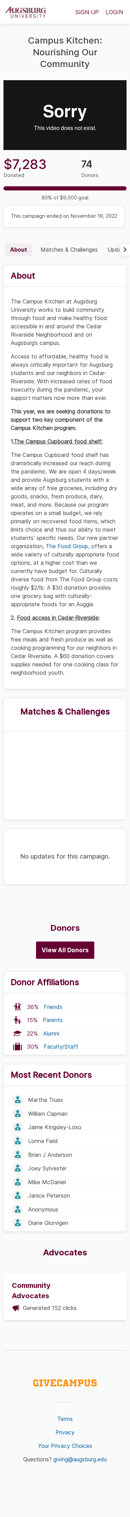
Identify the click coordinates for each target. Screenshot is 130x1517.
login (114, 12)
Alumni (51, 1033)
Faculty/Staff (61, 1046)
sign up (87, 12)
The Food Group (67, 546)
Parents (53, 1020)
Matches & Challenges (69, 249)
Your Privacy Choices (65, 1445)
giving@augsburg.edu (80, 1459)
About (18, 249)
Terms (65, 1418)
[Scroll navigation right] (125, 249)
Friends (53, 1006)
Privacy (65, 1432)
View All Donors (65, 950)
